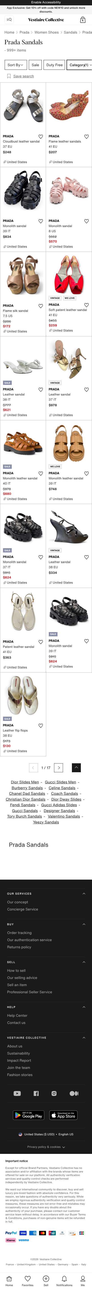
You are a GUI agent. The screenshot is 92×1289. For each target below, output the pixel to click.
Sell (11, 962)
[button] (83, 20)
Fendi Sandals (22, 805)
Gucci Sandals (25, 811)
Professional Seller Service (29, 992)
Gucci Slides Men (60, 782)
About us (14, 1046)
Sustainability (18, 1053)
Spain (74, 1264)
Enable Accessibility (46, 2)
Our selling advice (22, 977)
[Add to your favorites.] (40, 136)
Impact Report (19, 1060)
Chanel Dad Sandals (27, 793)
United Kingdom (26, 1264)
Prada (24, 32)
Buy (10, 924)
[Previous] (33, 767)
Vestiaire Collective (26, 1038)
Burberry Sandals (27, 788)
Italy (83, 1264)
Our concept (17, 902)
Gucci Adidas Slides (59, 805)
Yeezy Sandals (46, 822)
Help (11, 1007)
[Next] (58, 767)
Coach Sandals (64, 793)
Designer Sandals (59, 811)
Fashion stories (20, 1074)
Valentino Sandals (64, 816)
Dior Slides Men (25, 782)
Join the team (18, 1067)
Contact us (16, 1022)
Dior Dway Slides (66, 799)
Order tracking (19, 932)
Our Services (19, 894)
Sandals (70, 32)
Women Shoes (46, 32)
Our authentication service (29, 939)
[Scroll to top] (76, 767)
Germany (63, 1264)
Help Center (17, 1015)
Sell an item (17, 984)
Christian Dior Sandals (25, 799)
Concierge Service (22, 909)
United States (47, 1264)
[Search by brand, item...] (9, 19)
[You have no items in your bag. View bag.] (83, 20)
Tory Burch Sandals (24, 816)
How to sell (16, 970)
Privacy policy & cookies (44, 1147)
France (10, 1264)
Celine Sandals (62, 788)
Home (9, 32)
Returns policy (19, 947)
